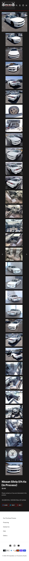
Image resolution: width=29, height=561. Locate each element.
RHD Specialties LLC (11, 556)
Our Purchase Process (9, 518)
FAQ (4, 531)
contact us (8, 493)
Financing (6, 522)
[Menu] (26, 5)
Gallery (5, 535)
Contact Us (6, 527)
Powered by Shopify (22, 556)
